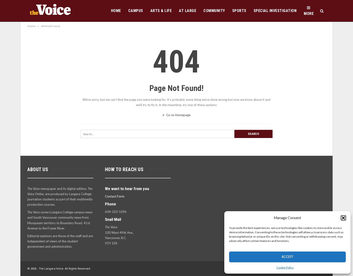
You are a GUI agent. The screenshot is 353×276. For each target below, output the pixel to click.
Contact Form (114, 196)
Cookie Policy (285, 267)
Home (116, 10)
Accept (287, 257)
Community (214, 10)
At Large (187, 10)
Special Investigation (275, 10)
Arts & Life (161, 10)
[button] (343, 218)
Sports (239, 10)
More (309, 13)
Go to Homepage (177, 115)
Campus (135, 10)
